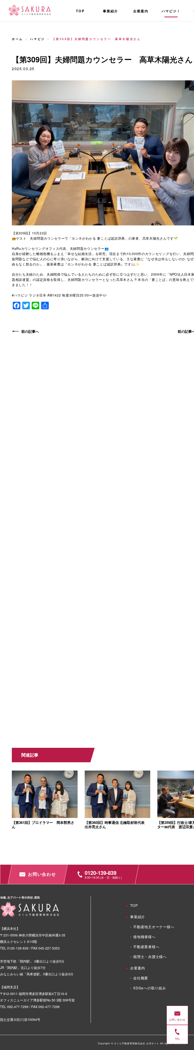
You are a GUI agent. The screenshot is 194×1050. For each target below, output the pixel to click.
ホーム (17, 39)
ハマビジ (37, 39)
